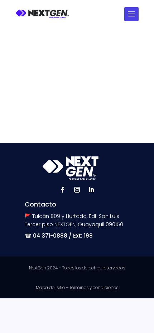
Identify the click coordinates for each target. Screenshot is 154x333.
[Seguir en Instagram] (77, 189)
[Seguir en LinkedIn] (91, 189)
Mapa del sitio (50, 287)
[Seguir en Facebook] (62, 189)
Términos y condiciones (93, 287)
